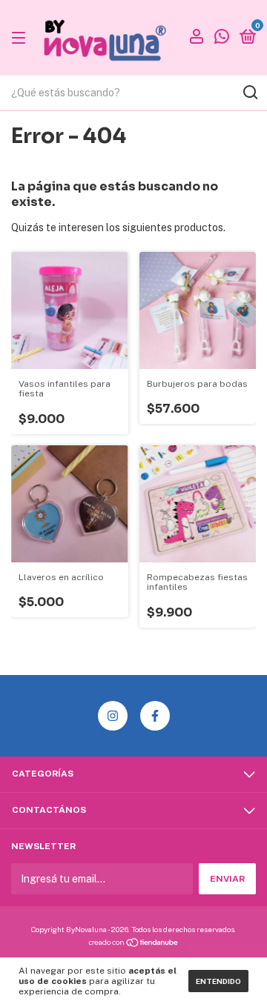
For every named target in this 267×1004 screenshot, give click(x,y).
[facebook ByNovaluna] (155, 716)
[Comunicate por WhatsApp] (221, 39)
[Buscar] (249, 92)
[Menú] (21, 38)
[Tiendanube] (134, 944)
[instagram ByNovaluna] (113, 716)
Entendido (218, 981)
